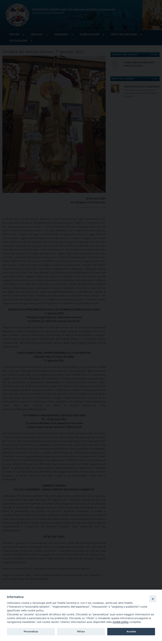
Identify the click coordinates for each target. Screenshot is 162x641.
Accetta (131, 631)
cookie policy (120, 622)
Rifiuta (81, 631)
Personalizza (31, 631)
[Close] (152, 598)
